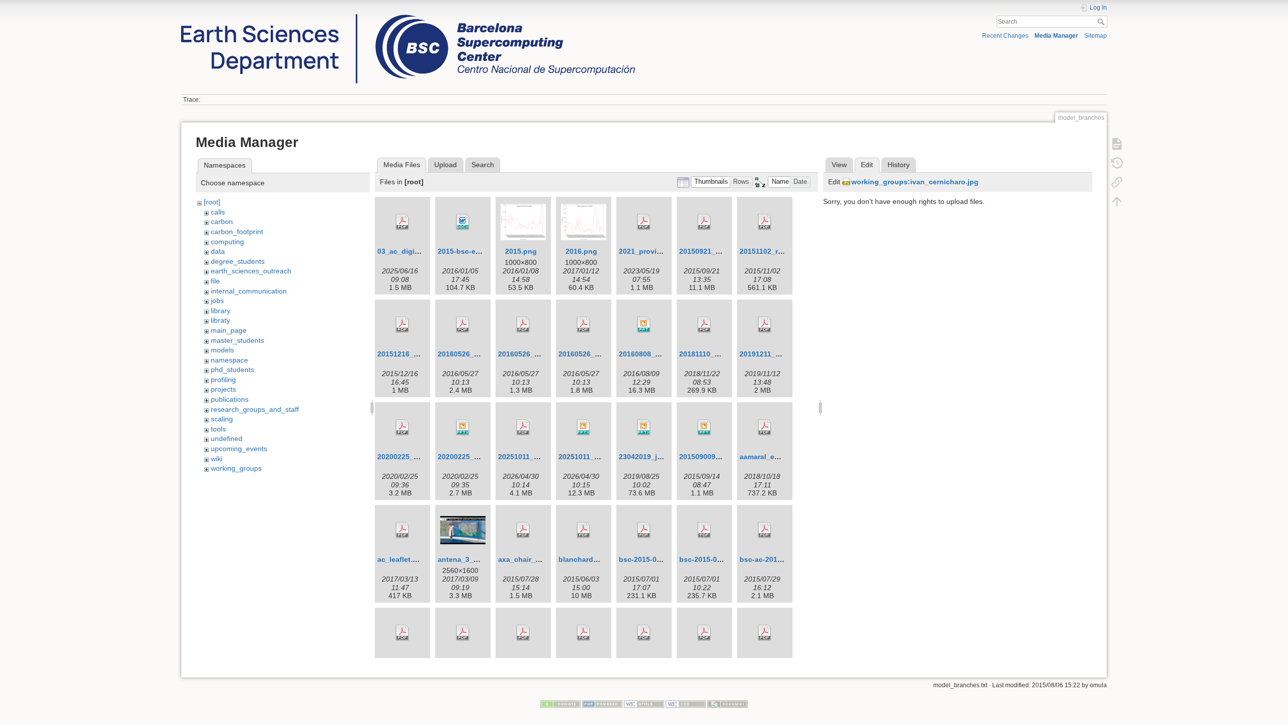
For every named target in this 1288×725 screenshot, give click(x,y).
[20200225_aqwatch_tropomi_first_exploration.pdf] (402, 427)
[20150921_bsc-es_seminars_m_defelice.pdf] (704, 222)
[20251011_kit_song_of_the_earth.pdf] (523, 427)
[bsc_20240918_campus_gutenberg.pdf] (463, 633)
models (222, 350)
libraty (220, 320)
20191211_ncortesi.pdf (778, 354)
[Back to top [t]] (1117, 200)
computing (227, 242)
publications (230, 399)
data (218, 251)
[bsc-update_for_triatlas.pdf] (402, 633)
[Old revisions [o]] (1117, 162)
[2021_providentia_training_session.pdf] (644, 222)
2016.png (581, 251)
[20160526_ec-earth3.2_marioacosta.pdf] (523, 324)
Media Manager (1056, 35)
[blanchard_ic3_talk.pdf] (583, 530)
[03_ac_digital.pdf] (402, 222)
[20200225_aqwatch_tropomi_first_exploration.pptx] (463, 427)
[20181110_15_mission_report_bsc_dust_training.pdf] (704, 324)
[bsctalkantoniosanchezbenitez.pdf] (704, 633)
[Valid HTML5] (644, 703)
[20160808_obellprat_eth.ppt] (644, 324)
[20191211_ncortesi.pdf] (765, 324)
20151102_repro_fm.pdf (780, 251)
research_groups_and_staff (255, 409)
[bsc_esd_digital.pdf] (583, 633)
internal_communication (249, 291)
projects (223, 389)
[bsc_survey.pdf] (644, 633)
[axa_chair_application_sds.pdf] (523, 530)
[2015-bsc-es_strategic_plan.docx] (463, 222)
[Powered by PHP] (602, 703)
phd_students (232, 370)
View (839, 165)
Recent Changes (1005, 35)
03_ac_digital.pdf (407, 251)
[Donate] (560, 703)
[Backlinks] (1117, 181)
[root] (212, 202)
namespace (229, 360)
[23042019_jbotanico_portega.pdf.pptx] (644, 427)
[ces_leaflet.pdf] (765, 633)
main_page (229, 330)
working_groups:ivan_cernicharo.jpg (915, 182)
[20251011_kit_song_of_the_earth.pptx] (583, 427)
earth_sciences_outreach (251, 271)
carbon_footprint (237, 232)
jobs (217, 301)
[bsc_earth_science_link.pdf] (523, 633)
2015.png (521, 251)
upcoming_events (239, 449)
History (899, 165)
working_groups (236, 468)
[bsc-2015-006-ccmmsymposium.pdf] (644, 530)
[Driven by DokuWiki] (727, 703)
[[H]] (408, 16)
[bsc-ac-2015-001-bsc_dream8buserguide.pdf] (765, 530)
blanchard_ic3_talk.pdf (597, 559)
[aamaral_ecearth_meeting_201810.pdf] (765, 427)
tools (218, 429)
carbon (222, 222)
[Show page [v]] (1117, 143)
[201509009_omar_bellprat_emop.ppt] (704, 427)
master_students (237, 340)
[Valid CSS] (686, 703)
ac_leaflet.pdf (400, 559)
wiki (216, 459)
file (215, 281)
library (220, 311)
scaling (222, 419)
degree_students (238, 261)
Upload (445, 165)
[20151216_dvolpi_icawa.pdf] (402, 324)
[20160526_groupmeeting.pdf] (583, 324)
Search (1102, 21)
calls (218, 212)
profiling (223, 380)
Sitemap (1095, 35)
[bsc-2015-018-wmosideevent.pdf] (704, 530)
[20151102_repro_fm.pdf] (765, 222)
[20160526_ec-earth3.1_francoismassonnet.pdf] (463, 324)
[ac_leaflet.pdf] (402, 530)
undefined (227, 438)
